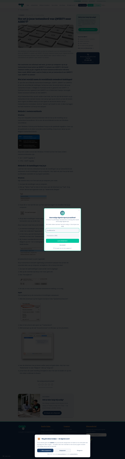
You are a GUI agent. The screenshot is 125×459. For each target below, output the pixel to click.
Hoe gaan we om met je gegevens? (63, 248)
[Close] (79, 210)
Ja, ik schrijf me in (62, 241)
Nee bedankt (63, 245)
